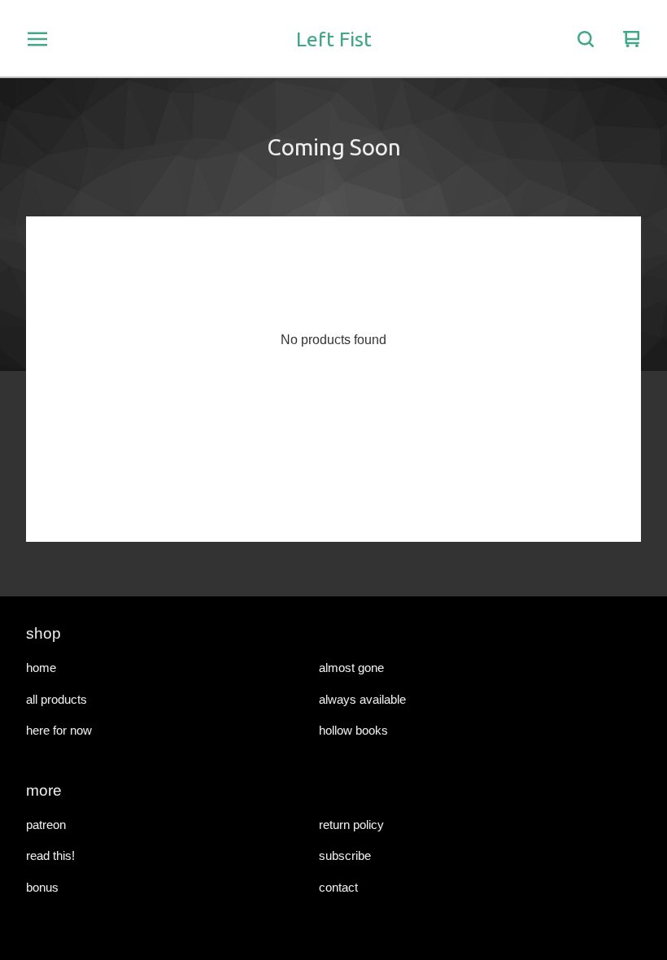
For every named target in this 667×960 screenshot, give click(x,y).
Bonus (42, 887)
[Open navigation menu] (37, 39)
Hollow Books (353, 730)
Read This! (50, 855)
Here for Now (59, 730)
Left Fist (334, 39)
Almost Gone (351, 667)
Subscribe (345, 855)
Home (41, 667)
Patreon (46, 824)
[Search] (585, 39)
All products (56, 699)
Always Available (362, 699)
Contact (338, 887)
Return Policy (351, 824)
